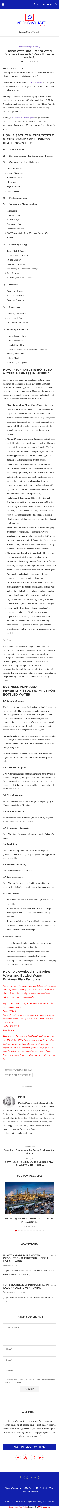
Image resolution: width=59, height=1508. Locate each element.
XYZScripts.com (44, 1507)
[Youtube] (48, 4)
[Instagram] (41, 4)
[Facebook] (34, 4)
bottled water (36, 82)
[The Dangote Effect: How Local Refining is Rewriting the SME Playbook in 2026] (29, 1198)
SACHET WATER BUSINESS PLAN (18, 1075)
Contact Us (33, 1488)
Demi (23, 61)
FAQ (42, 1488)
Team (7, 1488)
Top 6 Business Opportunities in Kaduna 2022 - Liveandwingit (26, 1286)
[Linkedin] (44, 4)
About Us (23, 1488)
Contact (14, 1488)
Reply (53, 1255)
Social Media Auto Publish (18, 1507)
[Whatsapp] (51, 4)
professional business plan (23, 117)
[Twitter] (37, 4)
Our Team (49, 1488)
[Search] (55, 4)
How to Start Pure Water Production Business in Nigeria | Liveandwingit (26, 1258)
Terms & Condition (29, 1491)
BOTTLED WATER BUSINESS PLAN (18, 1070)
